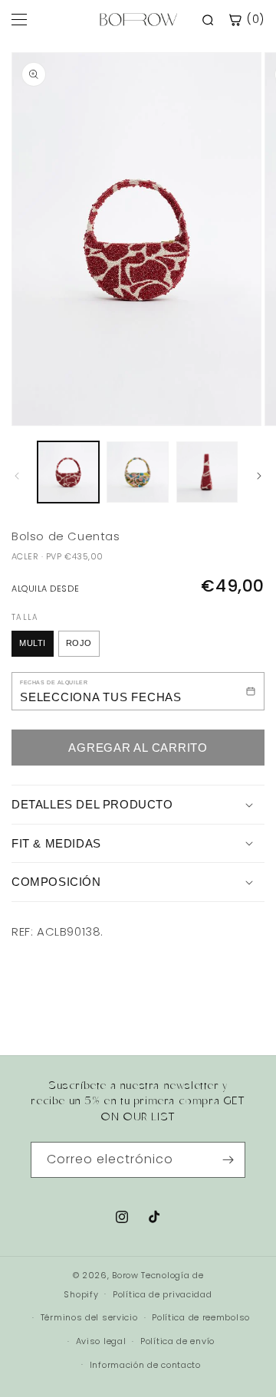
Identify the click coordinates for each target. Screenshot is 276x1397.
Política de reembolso (201, 1317)
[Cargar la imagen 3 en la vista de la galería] (207, 472)
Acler (25, 556)
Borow (125, 1275)
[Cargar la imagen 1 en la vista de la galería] (68, 472)
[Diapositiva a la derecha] (259, 476)
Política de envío (177, 1341)
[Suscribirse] (228, 1160)
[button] (138, 804)
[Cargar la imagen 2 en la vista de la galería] (137, 472)
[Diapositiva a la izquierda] (17, 476)
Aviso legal (101, 1341)
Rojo (79, 643)
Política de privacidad (162, 1294)
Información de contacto (145, 1365)
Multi (32, 643)
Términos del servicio (89, 1317)
